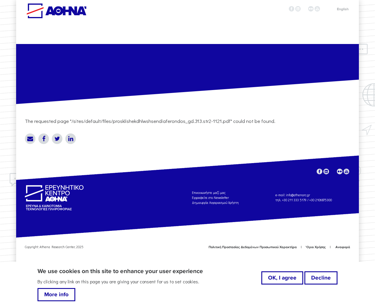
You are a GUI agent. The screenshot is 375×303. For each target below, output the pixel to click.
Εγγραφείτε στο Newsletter (211, 197)
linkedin (298, 9)
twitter (304, 9)
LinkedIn (70, 138)
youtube (317, 9)
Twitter (57, 138)
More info (56, 294)
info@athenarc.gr (298, 195)
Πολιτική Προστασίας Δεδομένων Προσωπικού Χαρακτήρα (253, 247)
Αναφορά (342, 247)
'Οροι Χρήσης (316, 247)
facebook (291, 9)
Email (30, 138)
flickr (311, 9)
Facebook (43, 138)
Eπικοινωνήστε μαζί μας (209, 192)
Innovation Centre (56, 11)
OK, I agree (282, 277)
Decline (321, 277)
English (343, 9)
